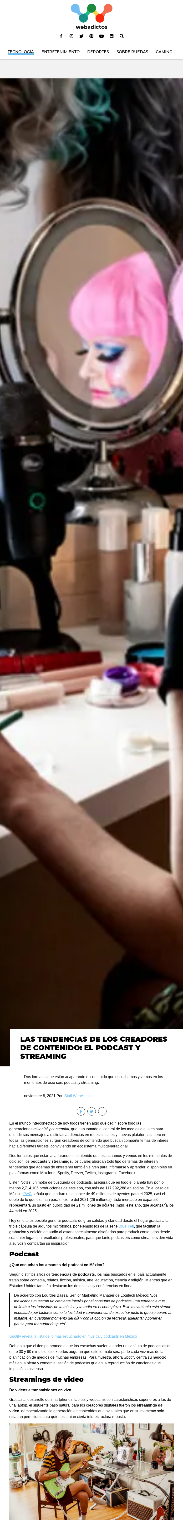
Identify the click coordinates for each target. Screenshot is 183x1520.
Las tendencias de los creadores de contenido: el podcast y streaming (94, 1048)
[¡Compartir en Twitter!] (91, 1111)
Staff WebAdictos (78, 1096)
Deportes (98, 52)
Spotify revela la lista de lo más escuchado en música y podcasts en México (73, 1336)
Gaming (164, 52)
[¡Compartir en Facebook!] (81, 1111)
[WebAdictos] (91, 16)
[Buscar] (122, 36)
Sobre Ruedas (132, 52)
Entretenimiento (60, 52)
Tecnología (21, 52)
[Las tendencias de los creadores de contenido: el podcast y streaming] (91, 572)
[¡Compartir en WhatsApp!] (102, 1111)
